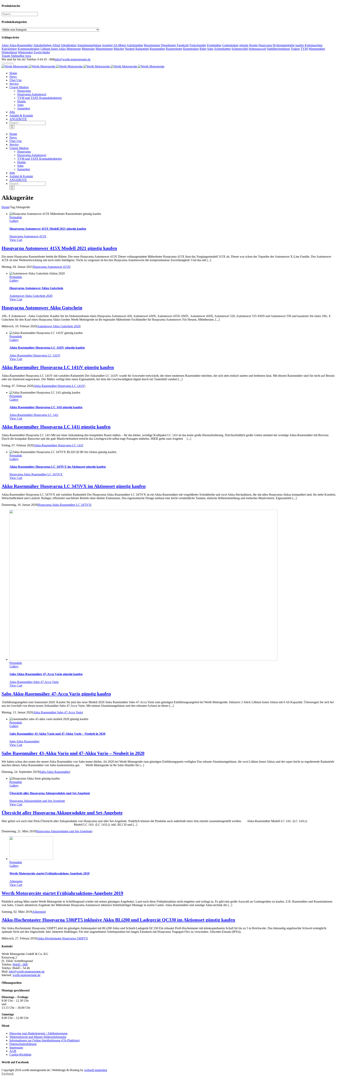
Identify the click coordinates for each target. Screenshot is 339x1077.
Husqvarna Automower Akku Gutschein (36, 288)
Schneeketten (222, 48)
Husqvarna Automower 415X (27, 236)
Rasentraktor (191, 48)
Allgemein (15, 881)
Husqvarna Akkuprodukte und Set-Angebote (37, 801)
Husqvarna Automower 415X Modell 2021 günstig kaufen (47, 228)
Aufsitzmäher (135, 45)
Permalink (15, 217)
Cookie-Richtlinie (20, 1054)
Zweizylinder (42, 52)
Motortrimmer (104, 48)
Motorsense (74, 48)
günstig (243, 45)
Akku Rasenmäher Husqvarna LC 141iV (34, 355)
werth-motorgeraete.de (26, 975)
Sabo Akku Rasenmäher (24, 741)
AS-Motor (119, 45)
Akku (5, 45)
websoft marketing (95, 1070)
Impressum (16, 1047)
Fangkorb (183, 45)
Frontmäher (214, 45)
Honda (253, 45)
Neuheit (130, 48)
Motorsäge (88, 48)
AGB (12, 1051)
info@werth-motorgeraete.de (72, 59)
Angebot (107, 45)
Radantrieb (142, 48)
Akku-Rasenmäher (21, 45)
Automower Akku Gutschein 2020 (30, 295)
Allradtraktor (69, 45)
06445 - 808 (20, 964)
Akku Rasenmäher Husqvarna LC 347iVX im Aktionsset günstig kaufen (57, 466)
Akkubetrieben (42, 45)
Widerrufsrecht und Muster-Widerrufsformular (37, 1037)
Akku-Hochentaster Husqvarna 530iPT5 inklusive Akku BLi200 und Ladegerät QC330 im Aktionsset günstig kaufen (118, 919)
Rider (203, 48)
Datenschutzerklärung (22, 1044)
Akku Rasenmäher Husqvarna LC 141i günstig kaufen (45, 407)
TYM (304, 48)
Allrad (56, 45)
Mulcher (119, 48)
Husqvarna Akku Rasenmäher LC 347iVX (36, 474)
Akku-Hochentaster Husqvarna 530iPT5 (62, 938)
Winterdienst (9, 52)
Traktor (295, 48)
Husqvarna (265, 45)
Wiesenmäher (316, 48)
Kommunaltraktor (29, 48)
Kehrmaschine (314, 45)
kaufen (299, 45)
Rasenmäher (157, 48)
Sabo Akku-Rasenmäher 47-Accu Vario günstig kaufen (46, 674)
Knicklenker (9, 48)
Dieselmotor (168, 45)
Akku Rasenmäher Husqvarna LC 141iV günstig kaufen (47, 347)
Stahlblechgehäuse (278, 48)
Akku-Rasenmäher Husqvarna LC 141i (33, 415)
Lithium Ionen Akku (53, 48)
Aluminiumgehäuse (89, 45)
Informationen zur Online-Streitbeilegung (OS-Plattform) (44, 1040)
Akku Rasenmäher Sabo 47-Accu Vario (34, 682)
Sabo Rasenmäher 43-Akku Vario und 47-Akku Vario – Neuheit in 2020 (57, 733)
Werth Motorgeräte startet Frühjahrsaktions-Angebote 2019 (49, 873)
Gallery (14, 221)
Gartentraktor (230, 45)
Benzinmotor (152, 45)
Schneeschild (239, 48)
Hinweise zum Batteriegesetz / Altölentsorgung (38, 1033)
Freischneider (198, 45)
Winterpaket (25, 52)
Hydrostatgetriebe (284, 45)
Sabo (210, 48)
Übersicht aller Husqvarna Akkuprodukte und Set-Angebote (49, 793)
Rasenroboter (174, 48)
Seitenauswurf (257, 48)
